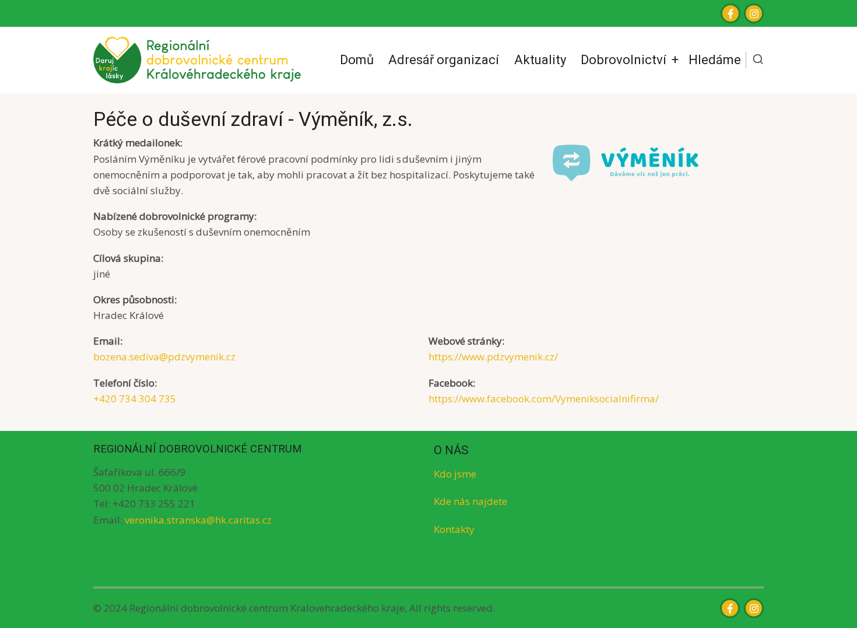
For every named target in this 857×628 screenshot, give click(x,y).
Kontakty (454, 529)
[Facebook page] (730, 13)
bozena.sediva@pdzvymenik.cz (164, 356)
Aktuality (540, 59)
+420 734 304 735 (134, 398)
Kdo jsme (455, 473)
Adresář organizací (443, 59)
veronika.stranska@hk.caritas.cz (198, 520)
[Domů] (197, 59)
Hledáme (715, 59)
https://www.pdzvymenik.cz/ (493, 356)
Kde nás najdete (470, 501)
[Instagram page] (754, 13)
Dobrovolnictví (623, 59)
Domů (357, 59)
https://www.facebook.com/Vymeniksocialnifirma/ (543, 398)
